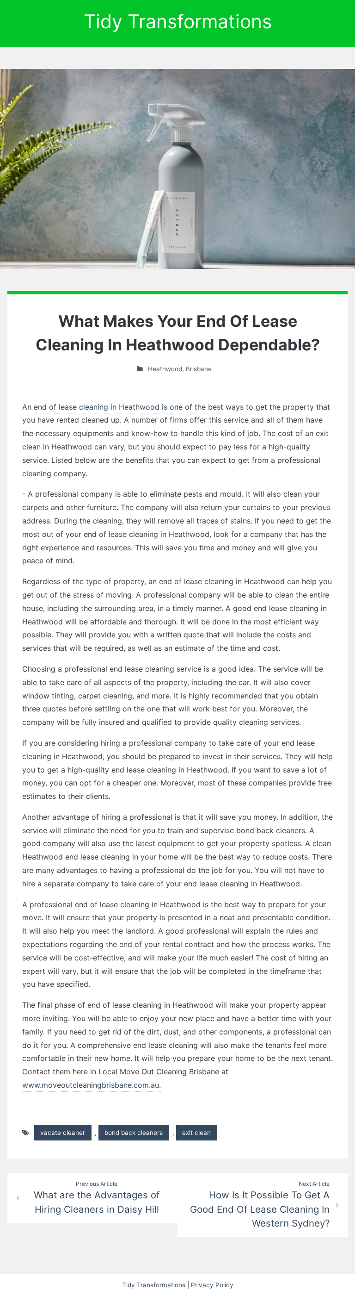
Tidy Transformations (178, 21)
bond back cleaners (133, 1132)
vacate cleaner (62, 1132)
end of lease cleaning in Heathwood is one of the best (128, 406)
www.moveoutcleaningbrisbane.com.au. (91, 1085)
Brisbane (199, 369)
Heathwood (165, 369)
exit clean (196, 1132)
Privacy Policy (212, 1285)
